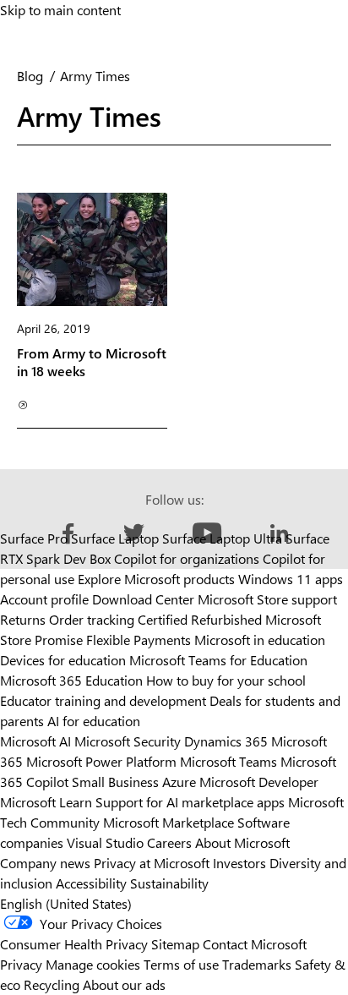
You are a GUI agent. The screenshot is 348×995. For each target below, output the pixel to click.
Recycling (51, 984)
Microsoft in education (259, 639)
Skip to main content (60, 10)
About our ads (124, 984)
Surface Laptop (115, 538)
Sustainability (169, 883)
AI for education (93, 721)
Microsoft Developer (258, 781)
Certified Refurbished (200, 619)
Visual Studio (105, 842)
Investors (239, 863)
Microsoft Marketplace (168, 822)
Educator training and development (103, 700)
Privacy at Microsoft (151, 863)
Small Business (115, 781)
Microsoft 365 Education (71, 680)
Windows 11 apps (290, 579)
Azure (179, 781)
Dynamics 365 (226, 741)
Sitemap (175, 944)
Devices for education (63, 660)
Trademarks (256, 964)
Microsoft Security (127, 741)
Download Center (143, 599)
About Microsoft (242, 842)
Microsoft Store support (267, 599)
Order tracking (91, 619)
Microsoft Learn (46, 802)
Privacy (23, 964)
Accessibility (91, 883)
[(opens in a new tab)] (21, 404)
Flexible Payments (138, 639)
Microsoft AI (35, 741)
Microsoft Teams (228, 761)
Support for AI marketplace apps (190, 802)
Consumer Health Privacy (74, 944)
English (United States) (66, 903)
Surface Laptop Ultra (222, 538)
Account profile (44, 599)
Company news (45, 863)
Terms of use (181, 964)
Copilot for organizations (186, 558)
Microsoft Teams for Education (218, 660)
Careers (169, 842)
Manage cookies (93, 964)
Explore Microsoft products (156, 579)
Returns (23, 619)
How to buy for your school (226, 680)
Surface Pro (34, 538)
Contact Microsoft (255, 944)
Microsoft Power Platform (101, 761)
